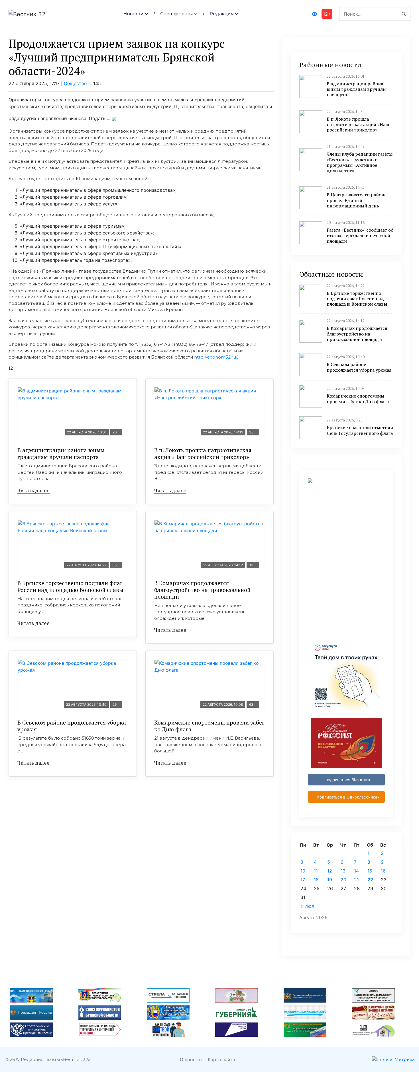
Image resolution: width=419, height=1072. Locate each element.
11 (316, 871)
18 (316, 879)
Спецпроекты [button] (176, 14)
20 (343, 879)
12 (329, 871)
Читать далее (33, 490)
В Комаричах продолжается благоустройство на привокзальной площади (202, 589)
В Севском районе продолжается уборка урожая (71, 726)
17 (302, 879)
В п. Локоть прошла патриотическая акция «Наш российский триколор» (202, 453)
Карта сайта (221, 1059)
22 (370, 879)
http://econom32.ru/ (215, 357)
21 (356, 879)
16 (383, 871)
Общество (75, 83)
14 (356, 871)
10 (302, 871)
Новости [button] (133, 14)
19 (329, 879)
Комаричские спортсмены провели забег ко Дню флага (209, 726)
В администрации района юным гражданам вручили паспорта (61, 453)
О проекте (191, 1059)
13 (343, 871)
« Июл (307, 906)
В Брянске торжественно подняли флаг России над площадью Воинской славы (70, 586)
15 (369, 871)
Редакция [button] (222, 14)
